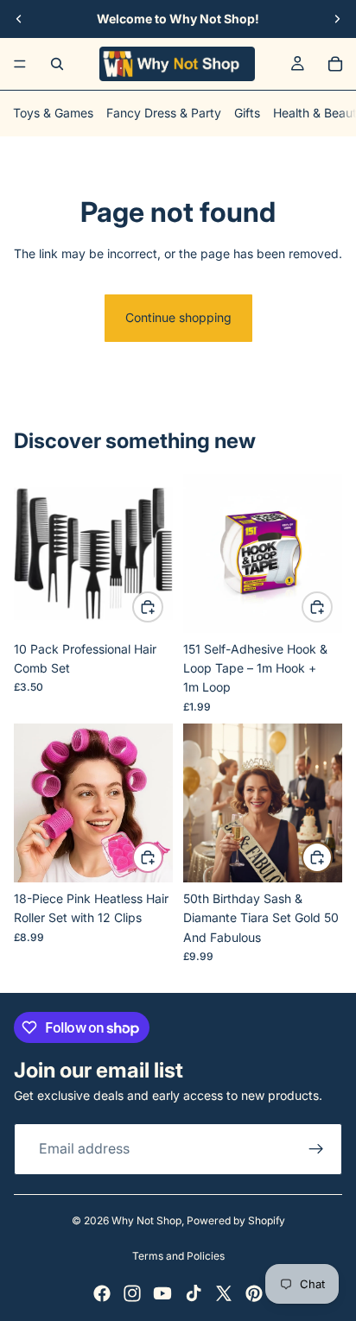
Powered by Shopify (236, 1220)
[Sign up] (316, 1148)
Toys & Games (53, 112)
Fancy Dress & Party (163, 112)
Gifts (247, 112)
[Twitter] (223, 1293)
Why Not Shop (146, 1220)
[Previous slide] (19, 19)
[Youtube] (162, 1293)
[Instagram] (132, 1293)
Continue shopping (178, 317)
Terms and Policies (178, 1255)
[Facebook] (102, 1293)
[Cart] (335, 64)
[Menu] (20, 64)
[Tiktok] (193, 1293)
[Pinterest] (254, 1293)
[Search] (57, 64)
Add (162, 606)
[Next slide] (337, 19)
